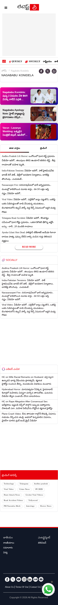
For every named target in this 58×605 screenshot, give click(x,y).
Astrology (30, 506)
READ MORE (29, 247)
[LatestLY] (28, 8)
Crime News (24, 489)
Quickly (17, 62)
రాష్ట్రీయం (47, 62)
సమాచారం (8, 548)
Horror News (45, 506)
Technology (9, 484)
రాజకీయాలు (8, 543)
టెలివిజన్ (42, 543)
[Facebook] (7, 579)
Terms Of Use (21, 587)
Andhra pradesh (41, 484)
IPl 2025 (39, 489)
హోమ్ (4, 71)
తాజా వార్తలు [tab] (14, 148)
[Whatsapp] (54, 71)
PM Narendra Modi (12, 506)
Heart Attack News (12, 495)
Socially (34, 62)
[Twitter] (47, 71)
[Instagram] (24, 579)
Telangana (24, 484)
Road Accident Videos (13, 500)
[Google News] (35, 579)
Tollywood (33, 500)
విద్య (5, 553)
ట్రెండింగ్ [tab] (43, 148)
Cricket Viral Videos (34, 495)
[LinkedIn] (29, 579)
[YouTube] (18, 579)
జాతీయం (8, 538)
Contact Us (35, 587)
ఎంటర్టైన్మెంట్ (44, 538)
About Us (9, 587)
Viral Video (9, 489)
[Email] (41, 579)
